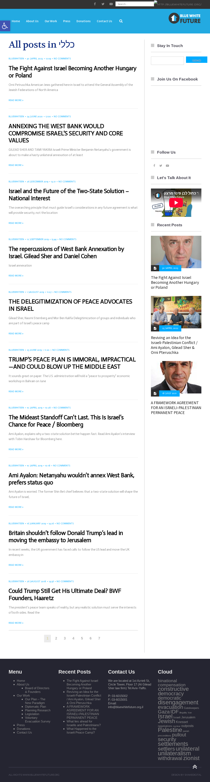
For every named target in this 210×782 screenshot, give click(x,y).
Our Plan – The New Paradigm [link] (35, 701)
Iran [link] (190, 712)
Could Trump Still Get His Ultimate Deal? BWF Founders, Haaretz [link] (65, 594)
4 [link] (73, 638)
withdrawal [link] (170, 758)
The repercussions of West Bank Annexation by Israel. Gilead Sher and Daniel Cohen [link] (66, 252)
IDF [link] (174, 711)
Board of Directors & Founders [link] (37, 689)
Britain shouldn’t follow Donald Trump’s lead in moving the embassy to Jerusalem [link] (66, 536)
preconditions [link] (164, 735)
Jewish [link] (166, 721)
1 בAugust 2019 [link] (35, 292)
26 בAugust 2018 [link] (36, 581)
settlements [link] (173, 744)
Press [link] (21, 725)
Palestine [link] (170, 729)
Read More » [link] (16, 100)
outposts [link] (187, 726)
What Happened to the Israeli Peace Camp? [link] (81, 730)
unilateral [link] (187, 748)
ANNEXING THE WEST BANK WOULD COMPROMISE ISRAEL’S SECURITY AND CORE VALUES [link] (66, 133)
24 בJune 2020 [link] (35, 116)
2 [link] (56, 638)
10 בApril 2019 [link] (34, 407)
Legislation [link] (32, 714)
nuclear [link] (176, 726)
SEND (196, 60)
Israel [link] (165, 716)
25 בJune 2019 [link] (34, 350)
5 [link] (82, 638)
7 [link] (99, 638)
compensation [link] (172, 684)
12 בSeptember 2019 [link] (38, 239)
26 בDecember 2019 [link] (37, 181)
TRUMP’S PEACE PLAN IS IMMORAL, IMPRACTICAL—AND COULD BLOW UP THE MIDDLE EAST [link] (72, 363)
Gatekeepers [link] (191, 708)
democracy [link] (171, 693)
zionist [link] (191, 758)
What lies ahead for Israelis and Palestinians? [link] (84, 723)
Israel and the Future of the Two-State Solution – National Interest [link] (69, 194)
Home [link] (21, 680)
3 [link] (65, 638)
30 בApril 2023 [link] (35, 58)
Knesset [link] (182, 722)
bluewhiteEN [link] (16, 58)
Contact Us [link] (24, 732)
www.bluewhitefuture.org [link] (41, 774)
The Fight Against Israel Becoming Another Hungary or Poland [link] (72, 72)
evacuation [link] (170, 707)
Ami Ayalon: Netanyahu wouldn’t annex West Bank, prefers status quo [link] (71, 479)
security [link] (167, 739)
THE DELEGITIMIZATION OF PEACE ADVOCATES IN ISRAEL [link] (70, 305)
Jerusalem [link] (188, 717)
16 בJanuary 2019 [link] (36, 523)
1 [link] (47, 638)
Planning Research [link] (37, 710)
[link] (5, 26)
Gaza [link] (164, 711)
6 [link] (90, 638)
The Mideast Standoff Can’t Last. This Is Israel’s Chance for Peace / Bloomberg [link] (66, 421)
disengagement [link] (178, 702)
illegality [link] (183, 712)
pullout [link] (179, 734)
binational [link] (167, 680)
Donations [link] (23, 728)
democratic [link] (169, 698)
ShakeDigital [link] (193, 774)
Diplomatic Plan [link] (35, 706)
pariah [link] (186, 731)
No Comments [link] (62, 58)
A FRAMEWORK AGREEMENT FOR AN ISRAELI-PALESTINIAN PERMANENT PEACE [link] (176, 407)
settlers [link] (166, 749)
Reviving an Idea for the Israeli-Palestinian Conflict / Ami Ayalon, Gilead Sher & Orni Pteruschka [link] (174, 345)
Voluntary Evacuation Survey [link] (37, 719)
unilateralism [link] (174, 753)
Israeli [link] (176, 717)
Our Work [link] (23, 695)
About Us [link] (23, 684)
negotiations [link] (165, 726)
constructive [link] (173, 689)
